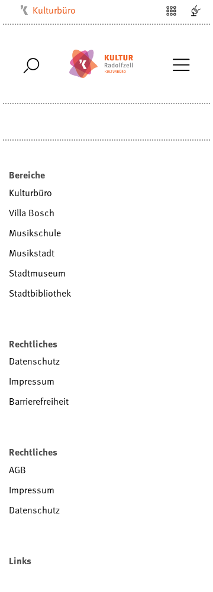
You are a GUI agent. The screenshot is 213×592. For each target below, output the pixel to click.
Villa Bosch (31, 213)
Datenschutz (34, 361)
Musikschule (35, 233)
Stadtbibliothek (40, 293)
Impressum (31, 381)
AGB (17, 470)
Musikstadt (31, 253)
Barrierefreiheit (39, 401)
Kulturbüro (54, 10)
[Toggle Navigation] (181, 64)
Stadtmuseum (37, 273)
